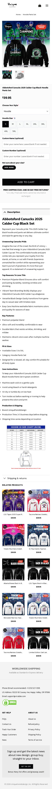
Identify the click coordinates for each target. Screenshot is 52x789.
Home (18, 14)
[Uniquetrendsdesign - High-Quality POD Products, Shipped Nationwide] (12, 5)
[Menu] (47, 4)
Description (13, 212)
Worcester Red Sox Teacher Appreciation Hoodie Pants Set (13, 618)
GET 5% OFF (26, 766)
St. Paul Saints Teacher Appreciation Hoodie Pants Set (38, 549)
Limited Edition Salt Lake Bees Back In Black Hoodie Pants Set (38, 652)
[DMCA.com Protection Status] (9, 702)
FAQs (4, 719)
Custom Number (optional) (14, 150)
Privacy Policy (34, 729)
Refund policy (34, 724)
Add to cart (26, 182)
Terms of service (35, 740)
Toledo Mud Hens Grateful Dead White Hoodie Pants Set (38, 618)
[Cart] (39, 4)
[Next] (45, 44)
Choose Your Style (10, 105)
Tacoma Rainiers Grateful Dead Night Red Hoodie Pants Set (13, 652)
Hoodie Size (8, 118)
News (4, 740)
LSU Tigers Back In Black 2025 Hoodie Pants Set (38, 583)
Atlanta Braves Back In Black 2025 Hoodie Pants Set (13, 583)
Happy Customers (9, 734)
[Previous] (6, 44)
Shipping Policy (34, 734)
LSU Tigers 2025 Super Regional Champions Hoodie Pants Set (13, 514)
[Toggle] (4, 212)
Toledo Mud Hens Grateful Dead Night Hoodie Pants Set (13, 549)
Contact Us (6, 724)
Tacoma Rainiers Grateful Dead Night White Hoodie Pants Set (38, 514)
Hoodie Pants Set (29, 14)
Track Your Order (9, 729)
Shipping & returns (17, 478)
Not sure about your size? (13, 162)
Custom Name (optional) (13, 138)
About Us (32, 719)
